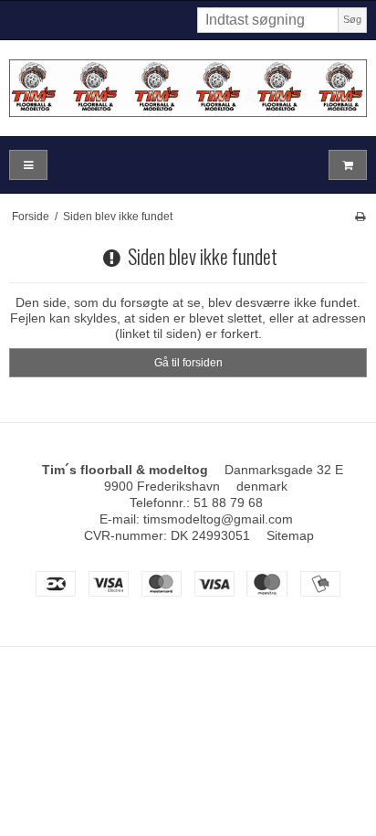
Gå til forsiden (188, 362)
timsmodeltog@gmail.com (218, 519)
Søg (352, 19)
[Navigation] (28, 165)
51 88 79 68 (228, 502)
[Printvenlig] (360, 216)
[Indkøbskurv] (348, 165)
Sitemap (290, 535)
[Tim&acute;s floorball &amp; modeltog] (188, 88)
